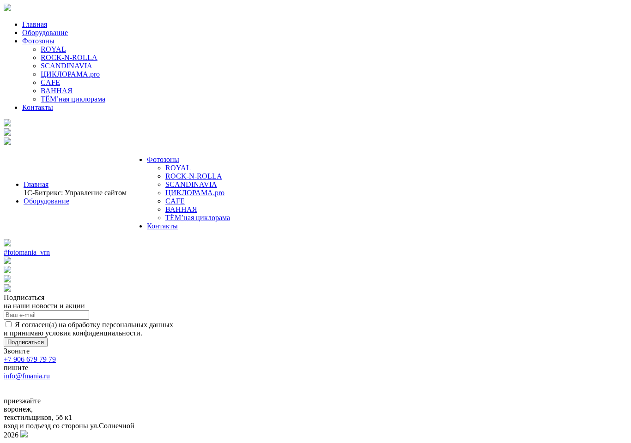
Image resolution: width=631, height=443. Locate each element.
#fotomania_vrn (27, 252)
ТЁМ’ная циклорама (73, 99)
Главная (34, 24)
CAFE (50, 82)
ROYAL (53, 49)
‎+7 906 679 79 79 (30, 359)
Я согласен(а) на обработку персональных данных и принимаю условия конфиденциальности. (88, 329)
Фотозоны (38, 41)
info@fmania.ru (27, 376)
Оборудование (45, 32)
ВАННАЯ (57, 91)
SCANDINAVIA (66, 66)
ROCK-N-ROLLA (69, 57)
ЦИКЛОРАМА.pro (70, 74)
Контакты (37, 107)
